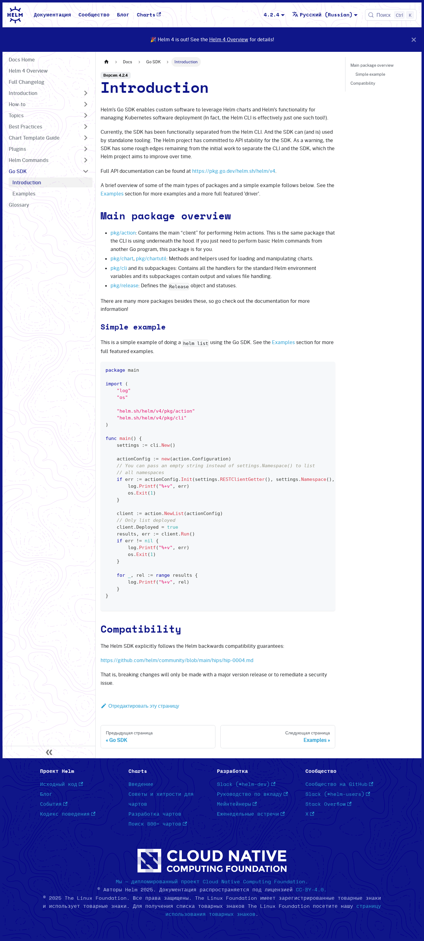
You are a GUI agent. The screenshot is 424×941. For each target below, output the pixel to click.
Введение (141, 784)
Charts (146, 14)
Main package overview (372, 65)
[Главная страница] (106, 62)
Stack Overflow (325, 804)
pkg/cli (119, 268)
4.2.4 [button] (271, 14)
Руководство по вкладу (249, 794)
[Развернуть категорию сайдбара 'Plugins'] (85, 149)
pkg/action (123, 233)
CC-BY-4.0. (311, 889)
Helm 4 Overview (228, 39)
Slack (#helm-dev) (243, 784)
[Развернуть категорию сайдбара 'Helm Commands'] (85, 160)
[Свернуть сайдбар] (49, 752)
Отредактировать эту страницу (143, 706)
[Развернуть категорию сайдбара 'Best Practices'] (85, 127)
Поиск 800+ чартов (155, 824)
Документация (52, 14)
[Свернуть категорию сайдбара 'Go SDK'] (85, 171)
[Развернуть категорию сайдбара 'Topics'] (85, 115)
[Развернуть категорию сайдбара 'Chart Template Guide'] (85, 138)
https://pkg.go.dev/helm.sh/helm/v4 (233, 171)
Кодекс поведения (65, 814)
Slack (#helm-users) (334, 794)
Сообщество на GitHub (336, 784)
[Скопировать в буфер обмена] (328, 369)
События (51, 804)
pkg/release (124, 285)
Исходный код (58, 784)
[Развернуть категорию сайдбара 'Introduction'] (85, 93)
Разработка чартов (155, 814)
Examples (112, 193)
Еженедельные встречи (248, 814)
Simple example (370, 74)
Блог (123, 14)
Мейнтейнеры (234, 804)
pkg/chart (122, 258)
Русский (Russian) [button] (326, 14)
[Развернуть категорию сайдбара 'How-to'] (85, 104)
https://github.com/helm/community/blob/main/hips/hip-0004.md (177, 660)
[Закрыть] (414, 39)
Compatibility (362, 83)
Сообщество (94, 14)
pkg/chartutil (151, 258)
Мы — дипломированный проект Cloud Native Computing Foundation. (212, 881)
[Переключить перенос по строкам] (316, 369)
